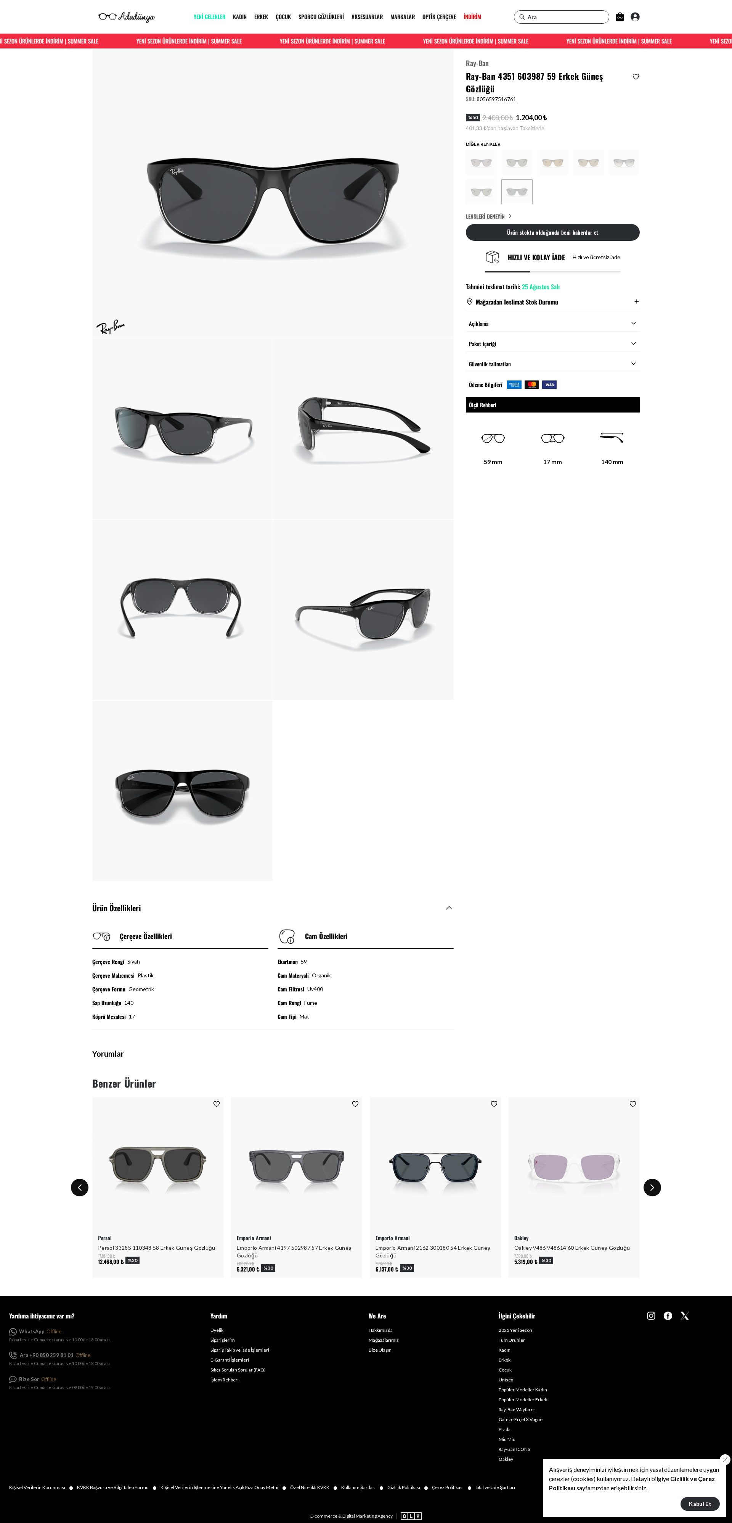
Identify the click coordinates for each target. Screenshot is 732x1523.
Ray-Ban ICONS (514, 1449)
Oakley (506, 1459)
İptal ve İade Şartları (495, 1487)
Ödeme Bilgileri (485, 384)
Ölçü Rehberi (482, 405)
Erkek (504, 1360)
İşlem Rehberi (224, 1380)
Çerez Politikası (452, 1487)
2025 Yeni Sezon (515, 1330)
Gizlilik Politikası (407, 1487)
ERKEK (261, 17)
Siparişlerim (222, 1340)
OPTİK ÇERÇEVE (439, 17)
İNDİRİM (472, 17)
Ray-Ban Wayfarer (517, 1409)
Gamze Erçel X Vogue (521, 1419)
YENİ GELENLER (209, 17)
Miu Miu (507, 1439)
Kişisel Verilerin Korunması (41, 1487)
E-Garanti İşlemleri (229, 1360)
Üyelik (216, 1330)
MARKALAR (402, 17)
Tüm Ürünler (512, 1340)
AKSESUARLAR (367, 17)
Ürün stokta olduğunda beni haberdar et (552, 232)
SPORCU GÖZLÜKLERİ (321, 17)
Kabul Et (700, 1503)
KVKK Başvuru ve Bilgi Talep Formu (117, 1487)
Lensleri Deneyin (485, 216)
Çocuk (505, 1370)
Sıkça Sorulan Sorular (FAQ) (238, 1370)
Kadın (504, 1350)
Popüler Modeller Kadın (523, 1389)
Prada (504, 1429)
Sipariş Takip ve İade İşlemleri (239, 1350)
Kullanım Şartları (362, 1487)
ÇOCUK (283, 17)
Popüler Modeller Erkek (523, 1399)
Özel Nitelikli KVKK (313, 1487)
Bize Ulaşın (380, 1350)
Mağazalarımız (384, 1340)
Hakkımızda (381, 1330)
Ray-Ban (477, 63)
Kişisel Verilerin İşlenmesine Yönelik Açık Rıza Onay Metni (223, 1487)
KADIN (240, 17)
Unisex (506, 1380)
